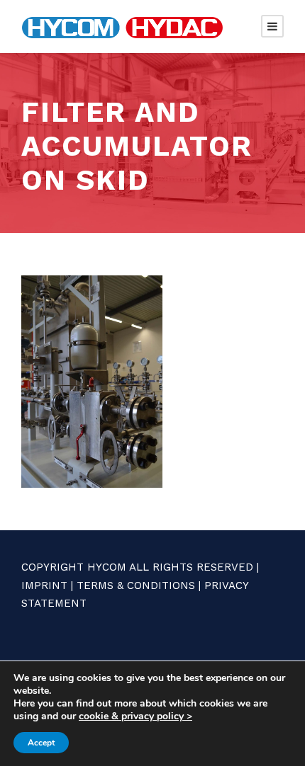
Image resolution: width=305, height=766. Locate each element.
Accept (41, 742)
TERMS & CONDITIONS (136, 585)
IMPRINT (44, 585)
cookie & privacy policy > (135, 716)
